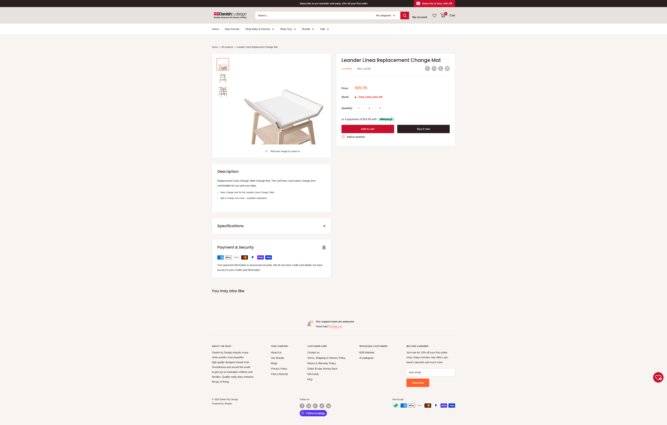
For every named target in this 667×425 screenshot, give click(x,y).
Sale (322, 28)
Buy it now (423, 128)
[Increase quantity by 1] (380, 108)
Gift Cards (313, 374)
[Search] (404, 15)
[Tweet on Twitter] (440, 68)
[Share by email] (447, 68)
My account (419, 17)
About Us (276, 352)
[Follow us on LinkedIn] (328, 405)
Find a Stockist (279, 374)
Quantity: (347, 108)
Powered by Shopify (222, 403)
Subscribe (418, 382)
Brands (306, 28)
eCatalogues (366, 357)
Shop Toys (286, 28)
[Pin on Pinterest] (434, 68)
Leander (346, 68)
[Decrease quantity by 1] (358, 108)
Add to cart (367, 128)
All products (227, 47)
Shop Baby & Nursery (257, 28)
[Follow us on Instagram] (308, 405)
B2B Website (366, 352)
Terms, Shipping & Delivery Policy (326, 357)
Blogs (274, 363)
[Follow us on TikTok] (321, 405)
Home (215, 28)
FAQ (309, 379)
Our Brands (277, 357)
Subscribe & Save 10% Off (437, 3)
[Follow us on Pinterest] (315, 405)
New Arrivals (232, 28)
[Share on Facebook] (427, 68)
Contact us (336, 326)
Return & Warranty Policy (321, 363)
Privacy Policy (279, 368)
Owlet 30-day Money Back (322, 368)
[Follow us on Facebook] (302, 405)
